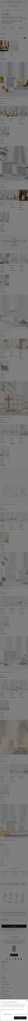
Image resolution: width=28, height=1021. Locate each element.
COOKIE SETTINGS (7, 1014)
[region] (14, 1010)
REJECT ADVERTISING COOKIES (21, 1014)
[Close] (26, 1000)
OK (20, 1017)
